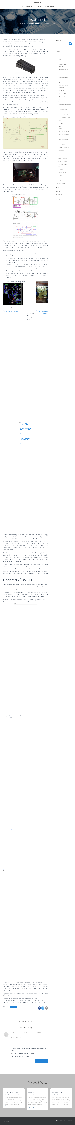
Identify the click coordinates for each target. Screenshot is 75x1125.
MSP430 (61, 123)
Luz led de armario (62, 158)
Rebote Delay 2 (63, 172)
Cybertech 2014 (62, 99)
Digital (59, 126)
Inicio (22, 6)
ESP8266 (61, 62)
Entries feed (59, 194)
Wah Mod (61, 166)
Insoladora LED (62, 90)
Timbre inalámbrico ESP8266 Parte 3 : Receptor (64, 85)
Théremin (60, 156)
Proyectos (39, 6)
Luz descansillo (61, 150)
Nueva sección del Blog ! (65, 104)
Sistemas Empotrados (63, 101)
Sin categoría (13, 1006)
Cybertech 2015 (62, 96)
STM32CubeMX (64, 112)
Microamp (61, 175)
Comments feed (60, 197)
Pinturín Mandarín (63, 93)
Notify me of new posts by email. (20, 1056)
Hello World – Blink (65, 117)
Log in (58, 191)
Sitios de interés (49, 6)
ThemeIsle (69, 1120)
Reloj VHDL (62, 128)
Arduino (60, 59)
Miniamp (61, 169)
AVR (60, 120)
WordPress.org (60, 199)
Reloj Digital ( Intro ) (64, 131)
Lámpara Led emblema (64, 153)
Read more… (8, 1105)
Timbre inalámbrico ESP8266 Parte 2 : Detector (64, 77)
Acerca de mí (30, 6)
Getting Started (63, 109)
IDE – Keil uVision (64, 114)
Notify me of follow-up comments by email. (23, 1053)
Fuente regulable (62, 161)
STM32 (60, 107)
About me (6, 1121)
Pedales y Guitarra (62, 164)
